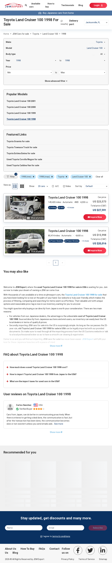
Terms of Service (86, 559)
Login (96, 5)
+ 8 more (70, 208)
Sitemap (103, 559)
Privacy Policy (67, 559)
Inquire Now (96, 217)
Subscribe (98, 528)
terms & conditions (61, 536)
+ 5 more (85, 241)
